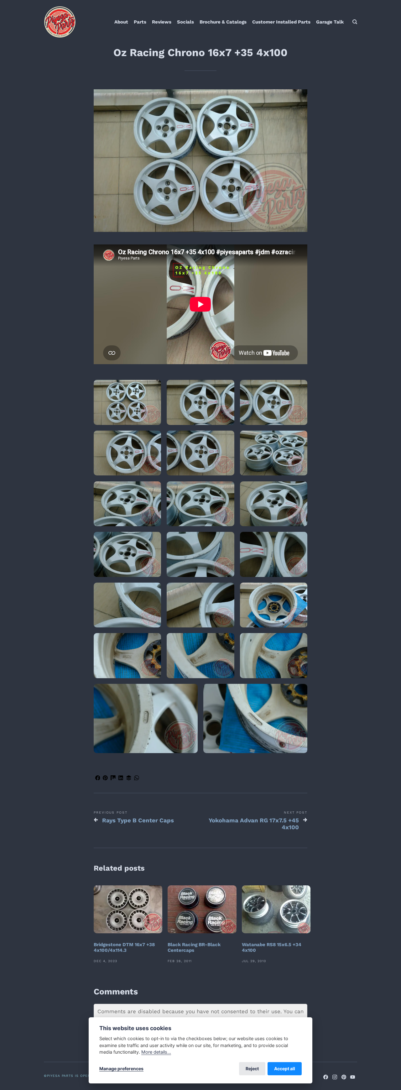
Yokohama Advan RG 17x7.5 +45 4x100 (254, 824)
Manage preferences (121, 1068)
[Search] (354, 22)
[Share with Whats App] (136, 778)
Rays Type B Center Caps (138, 820)
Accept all (284, 1068)
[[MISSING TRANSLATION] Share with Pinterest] (105, 778)
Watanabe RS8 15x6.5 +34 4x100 (271, 947)
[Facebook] (326, 1077)
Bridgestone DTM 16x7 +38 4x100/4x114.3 (124, 947)
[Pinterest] (343, 1077)
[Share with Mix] (113, 778)
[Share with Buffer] (129, 778)
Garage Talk (330, 22)
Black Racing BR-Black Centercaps (194, 947)
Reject (252, 1068)
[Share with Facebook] (98, 778)
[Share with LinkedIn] (121, 778)
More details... (156, 1052)
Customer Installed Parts (281, 22)
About (121, 22)
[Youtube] (352, 1077)
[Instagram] (334, 1077)
